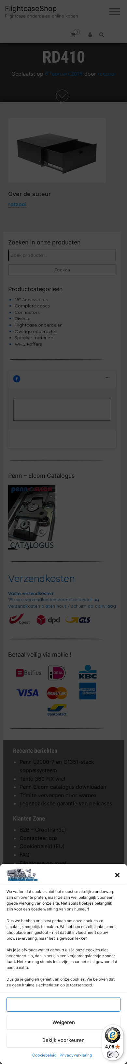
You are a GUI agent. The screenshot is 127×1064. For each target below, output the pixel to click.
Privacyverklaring (76, 1055)
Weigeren (63, 1022)
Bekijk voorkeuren (63, 1040)
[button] (117, 875)
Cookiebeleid (44, 1055)
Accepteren (63, 1004)
